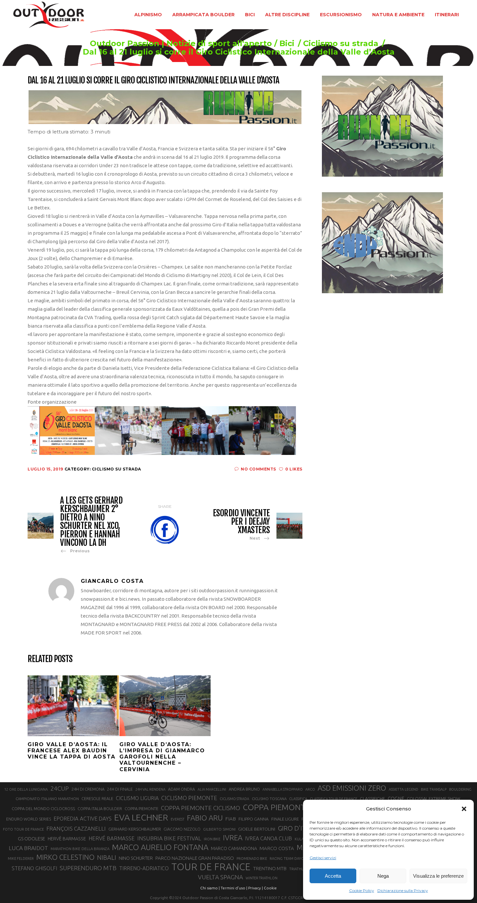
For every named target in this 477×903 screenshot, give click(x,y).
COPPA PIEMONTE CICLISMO (200, 807)
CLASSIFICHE (372, 798)
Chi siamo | (210, 888)
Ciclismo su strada (340, 43)
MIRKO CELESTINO (65, 857)
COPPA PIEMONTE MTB (285, 807)
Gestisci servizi (323, 857)
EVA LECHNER (141, 817)
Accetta (333, 876)
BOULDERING (460, 789)
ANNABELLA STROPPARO (283, 789)
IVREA (232, 838)
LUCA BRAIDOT (28, 848)
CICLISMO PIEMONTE (189, 798)
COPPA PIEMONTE (141, 808)
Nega (383, 876)
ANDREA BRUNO (244, 789)
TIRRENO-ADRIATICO (144, 868)
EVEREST (177, 819)
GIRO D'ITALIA (298, 828)
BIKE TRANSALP (433, 789)
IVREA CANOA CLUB (268, 838)
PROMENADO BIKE (252, 858)
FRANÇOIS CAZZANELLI (76, 828)
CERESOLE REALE (97, 798)
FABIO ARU (205, 818)
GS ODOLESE (31, 838)
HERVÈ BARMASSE (67, 838)
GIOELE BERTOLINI (256, 829)
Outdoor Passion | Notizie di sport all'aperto (181, 43)
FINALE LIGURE (285, 819)
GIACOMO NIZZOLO (182, 829)
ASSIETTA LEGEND (403, 789)
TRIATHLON (299, 869)
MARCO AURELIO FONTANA (160, 847)
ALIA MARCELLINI (212, 789)
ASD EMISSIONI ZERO (352, 788)
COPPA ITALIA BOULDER (100, 808)
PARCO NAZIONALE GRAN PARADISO (194, 858)
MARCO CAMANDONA (234, 848)
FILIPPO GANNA (253, 819)
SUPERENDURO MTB (88, 868)
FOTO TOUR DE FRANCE (23, 829)
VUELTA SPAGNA (220, 877)
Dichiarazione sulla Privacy (402, 890)
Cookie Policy (361, 890)
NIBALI (106, 857)
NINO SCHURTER (136, 858)
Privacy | (255, 888)
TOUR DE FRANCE (211, 867)
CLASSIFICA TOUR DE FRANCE (333, 799)
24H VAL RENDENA (150, 789)
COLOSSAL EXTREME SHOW (433, 798)
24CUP (59, 788)
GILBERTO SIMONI (219, 829)
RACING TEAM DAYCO (288, 858)
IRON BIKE (212, 839)
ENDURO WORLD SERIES (28, 819)
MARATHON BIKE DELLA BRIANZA (80, 849)
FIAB (230, 818)
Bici (286, 43)
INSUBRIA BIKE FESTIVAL (169, 838)
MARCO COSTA (277, 848)
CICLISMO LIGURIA (137, 798)
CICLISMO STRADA (234, 799)
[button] (464, 809)
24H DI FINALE (120, 789)
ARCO (310, 789)
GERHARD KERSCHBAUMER (134, 829)
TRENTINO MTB (270, 868)
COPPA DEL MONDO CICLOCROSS (43, 808)
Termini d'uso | (234, 888)
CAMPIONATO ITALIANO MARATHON (47, 798)
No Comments (258, 469)
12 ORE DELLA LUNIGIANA (26, 789)
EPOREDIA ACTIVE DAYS (83, 818)
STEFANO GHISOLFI (34, 868)
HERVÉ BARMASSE (112, 838)
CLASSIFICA (298, 799)
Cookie (270, 888)
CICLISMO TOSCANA (269, 798)
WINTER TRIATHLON (261, 878)
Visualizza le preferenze (438, 876)
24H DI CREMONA (87, 789)
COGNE (396, 798)
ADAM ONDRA (181, 789)
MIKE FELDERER (21, 858)
